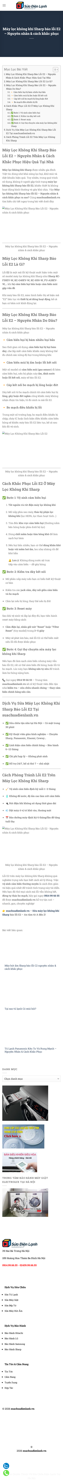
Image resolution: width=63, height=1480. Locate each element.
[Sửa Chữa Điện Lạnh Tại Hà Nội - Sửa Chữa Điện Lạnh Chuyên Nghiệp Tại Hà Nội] (31, 5)
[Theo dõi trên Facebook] (26, 1420)
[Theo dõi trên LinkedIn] (37, 1420)
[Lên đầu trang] (57, 1476)
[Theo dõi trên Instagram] (29, 1420)
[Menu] (4, 5)
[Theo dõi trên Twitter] (33, 1420)
